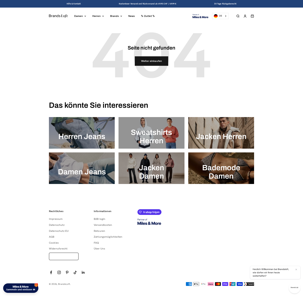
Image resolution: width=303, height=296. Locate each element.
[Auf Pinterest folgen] (67, 272)
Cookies (54, 242)
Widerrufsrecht (58, 248)
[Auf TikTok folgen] (75, 272)
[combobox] (220, 16)
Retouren (99, 231)
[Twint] (249, 284)
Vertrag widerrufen (63, 256)
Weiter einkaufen (151, 61)
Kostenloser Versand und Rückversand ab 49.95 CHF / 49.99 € (147, 4)
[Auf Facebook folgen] (51, 272)
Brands (114, 16)
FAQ (96, 242)
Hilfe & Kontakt (74, 4)
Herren (96, 16)
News (131, 16)
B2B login (99, 219)
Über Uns (99, 248)
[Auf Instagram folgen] (59, 272)
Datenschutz (57, 225)
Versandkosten (103, 225)
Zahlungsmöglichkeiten (108, 236)
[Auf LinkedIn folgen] (83, 272)
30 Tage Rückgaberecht (225, 4)
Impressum (56, 219)
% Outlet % (148, 16)
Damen (78, 16)
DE (220, 16)
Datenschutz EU (59, 231)
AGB (51, 236)
